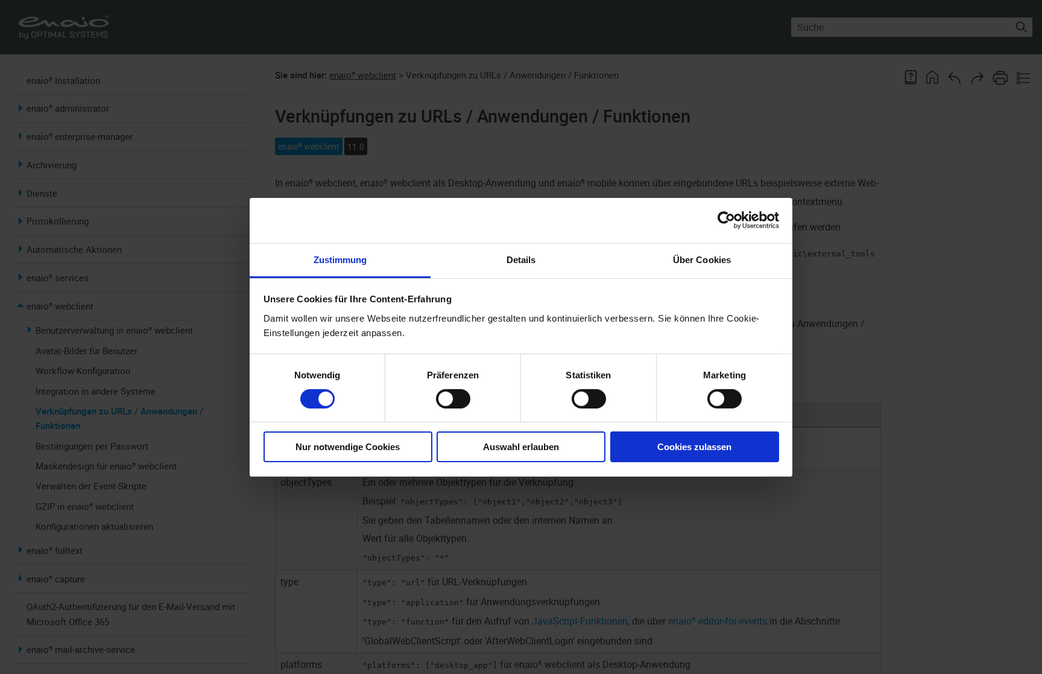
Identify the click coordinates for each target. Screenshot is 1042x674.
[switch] (453, 399)
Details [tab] (521, 259)
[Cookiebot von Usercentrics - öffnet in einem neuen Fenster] (726, 220)
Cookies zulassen (694, 447)
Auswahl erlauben (521, 447)
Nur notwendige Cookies (347, 447)
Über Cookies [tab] (702, 259)
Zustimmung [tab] (340, 259)
